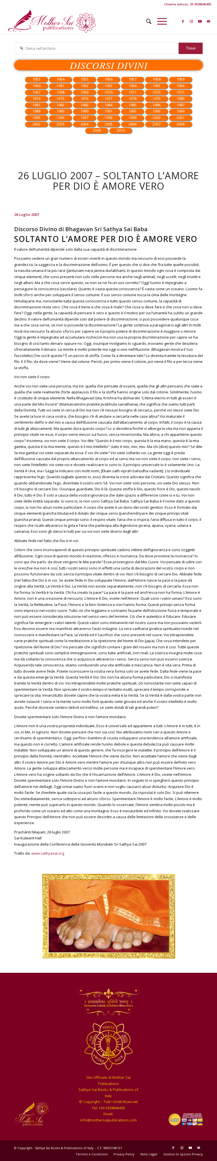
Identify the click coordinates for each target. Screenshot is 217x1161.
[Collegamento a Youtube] (200, 21)
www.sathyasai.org (47, 853)
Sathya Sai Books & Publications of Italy (64, 1148)
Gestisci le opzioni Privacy (183, 1154)
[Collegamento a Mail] (208, 21)
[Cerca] (145, 21)
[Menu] (159, 21)
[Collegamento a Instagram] (191, 21)
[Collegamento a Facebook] (183, 21)
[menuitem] (145, 21)
